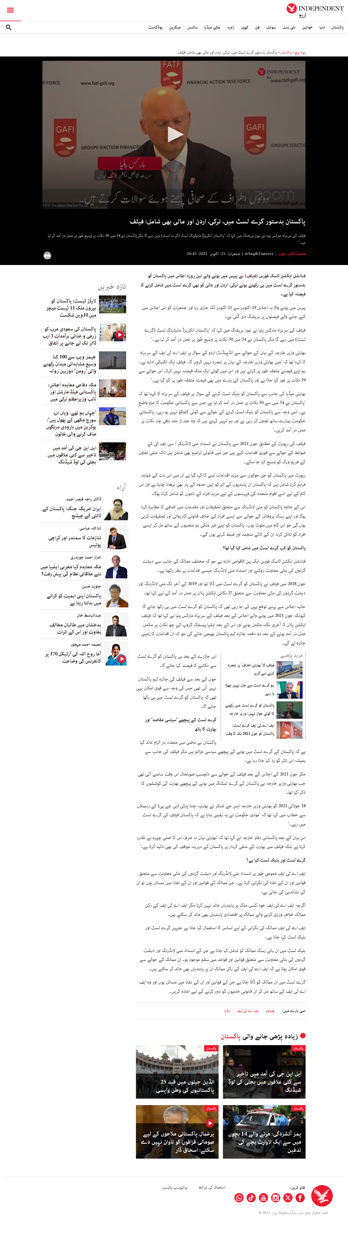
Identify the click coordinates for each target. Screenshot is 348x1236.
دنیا (322, 27)
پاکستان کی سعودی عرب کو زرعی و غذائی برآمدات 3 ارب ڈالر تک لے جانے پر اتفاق (69, 336)
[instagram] (275, 1197)
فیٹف (270, 1011)
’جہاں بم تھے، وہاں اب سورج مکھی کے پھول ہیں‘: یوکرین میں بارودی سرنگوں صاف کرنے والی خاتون (71, 423)
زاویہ (230, 27)
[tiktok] (251, 1197)
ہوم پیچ (300, 52)
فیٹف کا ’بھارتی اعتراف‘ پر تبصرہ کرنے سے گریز (251, 669)
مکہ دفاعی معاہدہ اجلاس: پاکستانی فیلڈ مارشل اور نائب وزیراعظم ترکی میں (72, 392)
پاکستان (337, 27)
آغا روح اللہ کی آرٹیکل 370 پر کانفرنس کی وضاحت (73, 657)
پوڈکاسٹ (155, 27)
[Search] (8, 27)
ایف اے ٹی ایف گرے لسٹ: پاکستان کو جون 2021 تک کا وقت (249, 730)
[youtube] (263, 1197)
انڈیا (227, 1011)
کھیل (244, 27)
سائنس (192, 27)
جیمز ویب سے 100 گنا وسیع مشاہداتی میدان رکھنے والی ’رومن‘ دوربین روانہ (69, 364)
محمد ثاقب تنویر (291, 254)
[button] (174, 134)
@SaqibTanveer (259, 254)
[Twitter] (288, 1197)
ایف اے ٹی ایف (248, 1011)
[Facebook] (300, 1197)
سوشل (271, 27)
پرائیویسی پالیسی (175, 1187)
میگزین (175, 27)
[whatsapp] (239, 1197)
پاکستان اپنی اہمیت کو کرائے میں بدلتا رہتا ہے (74, 599)
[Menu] (10, 10)
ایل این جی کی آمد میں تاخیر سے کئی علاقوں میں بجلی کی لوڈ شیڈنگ (264, 1082)
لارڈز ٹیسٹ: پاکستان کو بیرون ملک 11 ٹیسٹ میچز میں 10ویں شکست (71, 308)
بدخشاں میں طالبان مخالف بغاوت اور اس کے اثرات (75, 628)
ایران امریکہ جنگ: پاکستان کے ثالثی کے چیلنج (71, 512)
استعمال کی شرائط (211, 1187)
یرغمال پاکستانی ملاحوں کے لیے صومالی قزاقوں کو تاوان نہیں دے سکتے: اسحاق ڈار (177, 1142)
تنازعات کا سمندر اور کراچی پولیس (74, 541)
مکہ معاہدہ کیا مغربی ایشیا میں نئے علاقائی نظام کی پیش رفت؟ (71, 570)
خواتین (307, 27)
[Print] (47, 255)
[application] (174, 135)
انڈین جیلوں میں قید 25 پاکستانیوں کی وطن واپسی (185, 1086)
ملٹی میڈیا (212, 27)
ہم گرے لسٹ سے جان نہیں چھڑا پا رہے (249, 689)
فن (257, 27)
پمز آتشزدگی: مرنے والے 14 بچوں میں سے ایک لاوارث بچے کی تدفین (264, 1142)
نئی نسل (289, 27)
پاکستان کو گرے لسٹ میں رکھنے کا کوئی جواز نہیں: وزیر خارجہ (249, 709)
